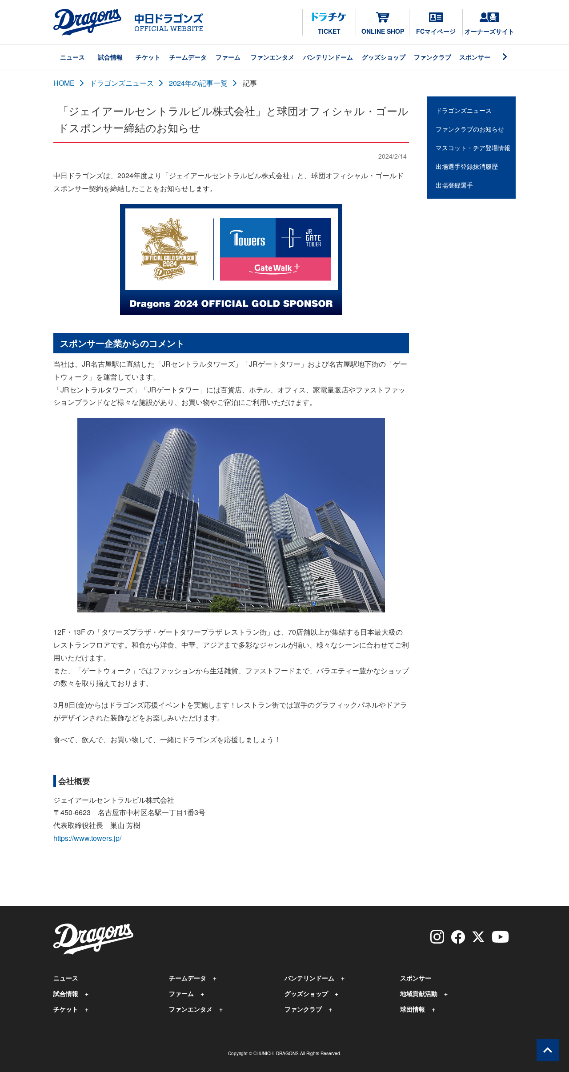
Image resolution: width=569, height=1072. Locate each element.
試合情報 (110, 56)
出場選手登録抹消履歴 (467, 166)
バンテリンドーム (328, 56)
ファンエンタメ (272, 56)
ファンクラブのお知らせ (470, 128)
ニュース (72, 56)
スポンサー (474, 56)
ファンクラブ (432, 56)
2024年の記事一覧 (198, 83)
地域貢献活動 (418, 993)
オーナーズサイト (489, 31)
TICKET (329, 31)
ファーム (228, 56)
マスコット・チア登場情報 (473, 147)
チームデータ (188, 56)
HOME (64, 83)
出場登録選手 (454, 184)
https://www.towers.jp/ (87, 838)
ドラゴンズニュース (122, 83)
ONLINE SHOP (382, 31)
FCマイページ (436, 31)
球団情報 (412, 1008)
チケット (148, 56)
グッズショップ (383, 56)
